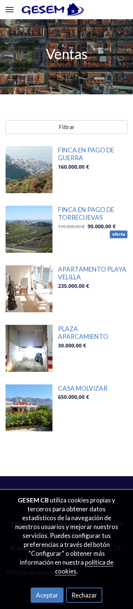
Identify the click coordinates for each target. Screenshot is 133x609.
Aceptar (47, 595)
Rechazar (84, 595)
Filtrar (67, 126)
